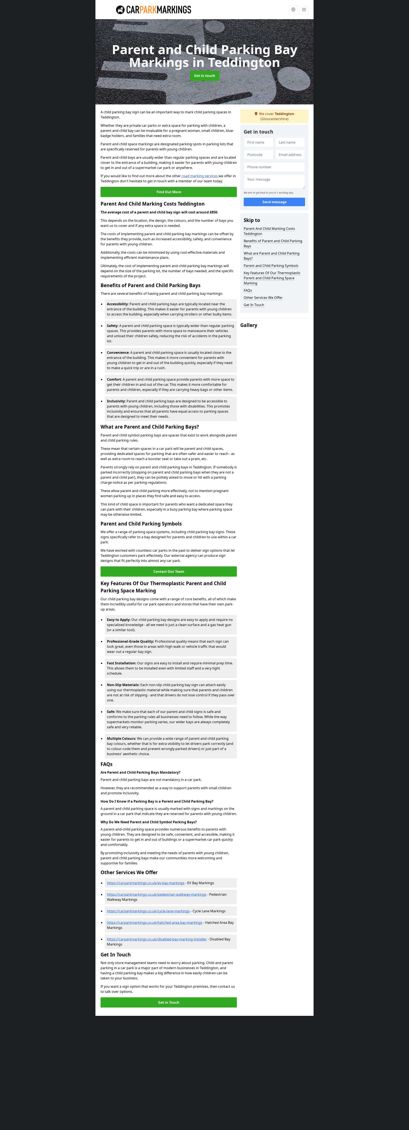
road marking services (200, 176)
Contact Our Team (168, 571)
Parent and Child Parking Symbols (271, 265)
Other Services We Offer (263, 297)
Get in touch (204, 75)
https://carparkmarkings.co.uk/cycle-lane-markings (148, 911)
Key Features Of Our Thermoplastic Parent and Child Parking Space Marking (272, 278)
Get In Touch (254, 304)
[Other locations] (293, 9)
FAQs (248, 290)
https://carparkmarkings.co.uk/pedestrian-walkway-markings (156, 894)
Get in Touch (168, 1002)
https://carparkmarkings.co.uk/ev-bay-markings (145, 883)
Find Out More (169, 192)
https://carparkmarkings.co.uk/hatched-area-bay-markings (154, 922)
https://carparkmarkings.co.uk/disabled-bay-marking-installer (157, 939)
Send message (274, 202)
